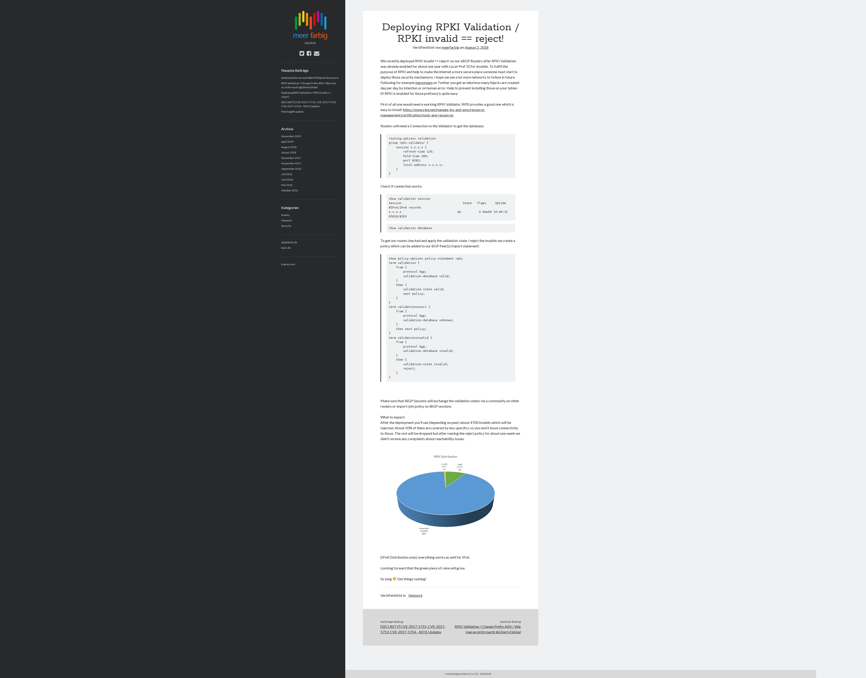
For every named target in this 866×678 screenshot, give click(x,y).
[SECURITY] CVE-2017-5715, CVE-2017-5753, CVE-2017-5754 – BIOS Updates (413, 629)
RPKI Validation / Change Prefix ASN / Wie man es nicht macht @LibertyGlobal (488, 629)
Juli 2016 (286, 174)
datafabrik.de (289, 242)
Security (286, 226)
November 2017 (291, 163)
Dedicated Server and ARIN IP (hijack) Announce (310, 77)
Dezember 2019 (291, 136)
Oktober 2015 (289, 190)
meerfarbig (450, 47)
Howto (285, 215)
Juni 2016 (287, 179)
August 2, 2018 (476, 47)
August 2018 (289, 147)
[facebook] (309, 53)
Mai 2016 (287, 185)
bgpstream (424, 82)
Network (286, 220)
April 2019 (287, 141)
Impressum (288, 264)
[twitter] (301, 53)
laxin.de (286, 247)
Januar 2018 (288, 152)
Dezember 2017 (291, 158)
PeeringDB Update (292, 111)
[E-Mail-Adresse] (316, 53)
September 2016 (291, 168)
